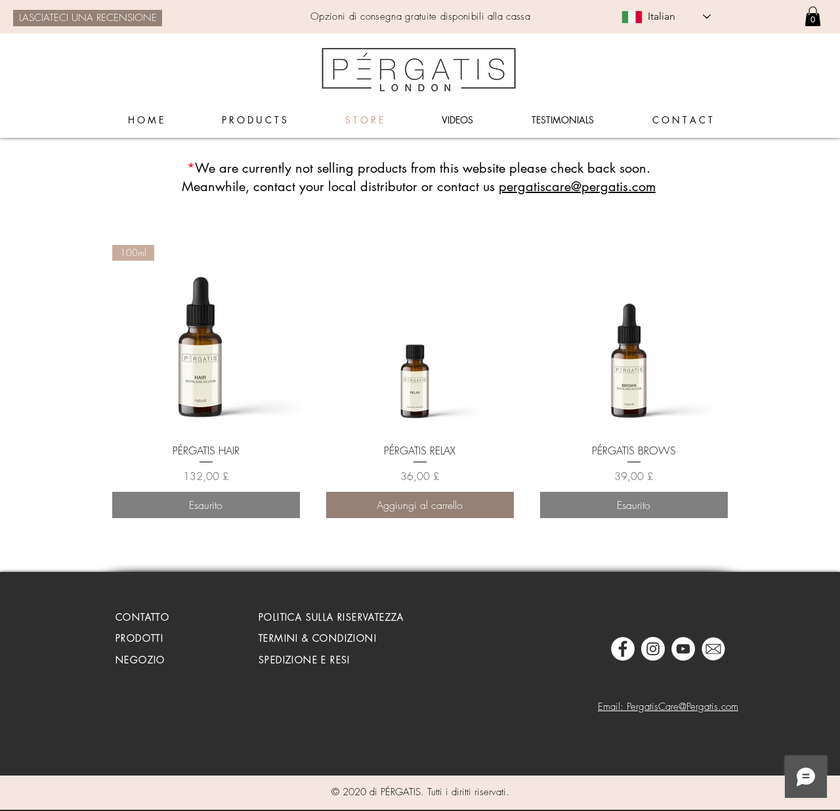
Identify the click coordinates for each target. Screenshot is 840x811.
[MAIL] (713, 649)
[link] (813, 16)
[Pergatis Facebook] (623, 649)
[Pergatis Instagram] (653, 649)
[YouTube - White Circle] (683, 649)
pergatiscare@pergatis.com (577, 186)
